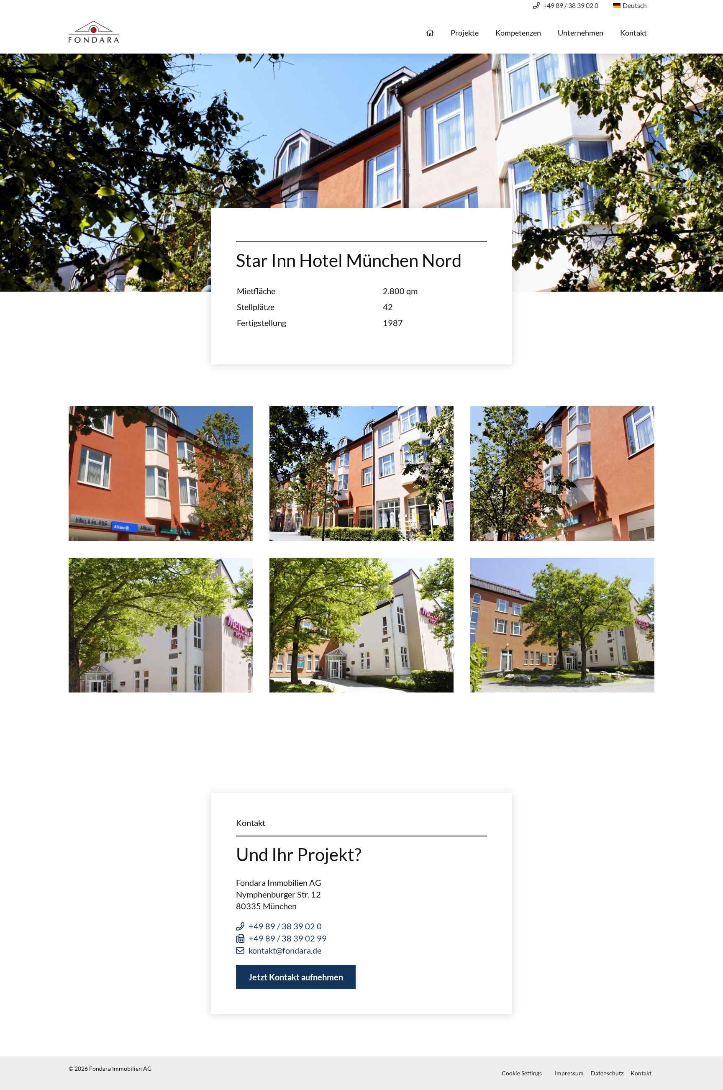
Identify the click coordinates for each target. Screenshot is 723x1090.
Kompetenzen (518, 32)
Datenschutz (607, 1073)
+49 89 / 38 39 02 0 (570, 5)
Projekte (465, 32)
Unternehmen (580, 32)
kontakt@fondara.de (285, 950)
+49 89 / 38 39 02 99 (288, 938)
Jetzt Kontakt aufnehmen (296, 977)
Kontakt (633, 32)
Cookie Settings (522, 1073)
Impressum (569, 1073)
